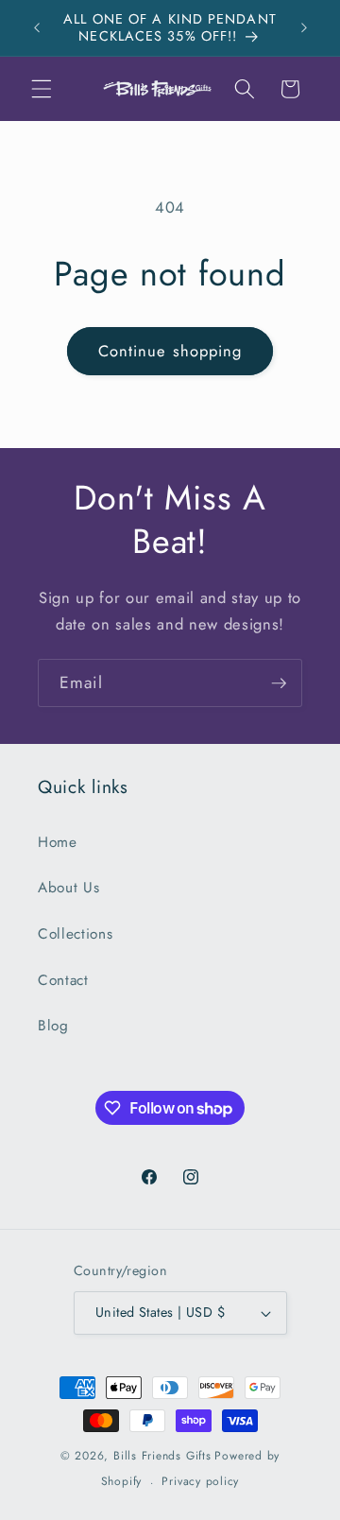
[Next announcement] (304, 27)
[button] (41, 89)
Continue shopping (170, 350)
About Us (68, 887)
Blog (53, 1025)
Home (57, 842)
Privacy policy (200, 1481)
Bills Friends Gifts (162, 1455)
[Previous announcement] (37, 27)
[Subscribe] (278, 683)
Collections (75, 934)
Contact (63, 980)
